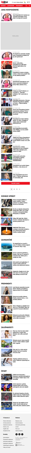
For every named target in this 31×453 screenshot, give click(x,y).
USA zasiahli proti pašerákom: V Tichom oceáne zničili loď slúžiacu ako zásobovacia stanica (21, 263)
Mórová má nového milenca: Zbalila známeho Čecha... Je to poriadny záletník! (20, 298)
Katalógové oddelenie (8, 443)
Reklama (17, 417)
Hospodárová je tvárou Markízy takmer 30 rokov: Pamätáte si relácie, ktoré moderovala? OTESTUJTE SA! (20, 121)
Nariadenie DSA (6, 430)
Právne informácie (7, 421)
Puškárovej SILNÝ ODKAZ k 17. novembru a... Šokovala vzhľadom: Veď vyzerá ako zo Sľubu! (21, 93)
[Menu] (29, 5)
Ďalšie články (15, 183)
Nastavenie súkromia (7, 425)
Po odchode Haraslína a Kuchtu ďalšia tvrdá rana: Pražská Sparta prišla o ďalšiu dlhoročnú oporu (21, 395)
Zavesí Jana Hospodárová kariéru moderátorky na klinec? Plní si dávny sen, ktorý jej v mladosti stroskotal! (21, 112)
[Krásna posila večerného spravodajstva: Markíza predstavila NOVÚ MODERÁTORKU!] (6, 158)
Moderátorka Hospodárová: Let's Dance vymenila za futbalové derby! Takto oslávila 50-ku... (21, 83)
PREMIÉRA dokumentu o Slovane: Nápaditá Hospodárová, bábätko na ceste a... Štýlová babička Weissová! (21, 102)
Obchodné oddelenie (7, 441)
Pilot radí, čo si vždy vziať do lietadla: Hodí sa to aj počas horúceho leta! (20, 351)
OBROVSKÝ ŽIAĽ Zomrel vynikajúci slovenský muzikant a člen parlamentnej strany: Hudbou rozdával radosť (21, 230)
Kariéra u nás (6, 426)
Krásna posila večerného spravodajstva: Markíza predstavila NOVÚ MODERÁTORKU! (19, 158)
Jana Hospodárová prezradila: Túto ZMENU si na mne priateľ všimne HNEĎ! (20, 129)
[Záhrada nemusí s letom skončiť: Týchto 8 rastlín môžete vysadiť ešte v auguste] (6, 343)
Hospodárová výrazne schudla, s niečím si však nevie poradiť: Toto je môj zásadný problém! (21, 74)
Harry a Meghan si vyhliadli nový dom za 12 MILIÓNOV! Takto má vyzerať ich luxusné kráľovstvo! (21, 307)
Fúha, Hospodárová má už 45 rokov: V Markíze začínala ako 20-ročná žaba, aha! (20, 176)
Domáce (3, 5)
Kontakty (5, 434)
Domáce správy (8, 196)
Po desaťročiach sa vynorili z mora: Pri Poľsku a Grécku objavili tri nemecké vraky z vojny (21, 245)
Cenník (16, 426)
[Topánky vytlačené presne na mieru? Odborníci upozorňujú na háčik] (6, 362)
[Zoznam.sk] (18, 443)
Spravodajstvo (6, 437)
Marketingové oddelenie (8, 445)
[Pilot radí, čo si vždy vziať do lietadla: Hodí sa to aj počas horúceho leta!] (6, 353)
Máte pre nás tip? (6, 447)
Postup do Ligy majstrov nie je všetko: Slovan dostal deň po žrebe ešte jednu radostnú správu (21, 404)
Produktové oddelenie (8, 439)
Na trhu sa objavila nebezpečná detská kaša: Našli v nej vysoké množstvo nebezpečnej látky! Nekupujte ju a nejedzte (21, 211)
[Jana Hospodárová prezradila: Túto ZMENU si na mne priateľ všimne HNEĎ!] (6, 130)
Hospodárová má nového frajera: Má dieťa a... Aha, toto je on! (21, 166)
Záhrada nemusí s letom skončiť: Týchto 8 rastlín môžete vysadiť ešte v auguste (21, 341)
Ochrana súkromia (7, 423)
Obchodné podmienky (20, 425)
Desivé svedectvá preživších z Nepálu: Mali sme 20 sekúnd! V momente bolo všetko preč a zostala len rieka (21, 255)
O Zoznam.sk (6, 417)
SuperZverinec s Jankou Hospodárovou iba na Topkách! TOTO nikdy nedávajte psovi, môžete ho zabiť (20, 149)
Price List (17, 428)
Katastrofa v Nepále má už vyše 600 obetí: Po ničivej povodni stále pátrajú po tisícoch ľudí (21, 273)
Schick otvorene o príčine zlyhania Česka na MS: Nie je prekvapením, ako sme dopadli (20, 385)
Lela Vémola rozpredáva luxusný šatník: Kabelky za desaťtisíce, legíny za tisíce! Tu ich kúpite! (21, 288)
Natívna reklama (18, 430)
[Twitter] (22, 434)
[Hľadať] (26, 5)
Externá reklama (19, 423)
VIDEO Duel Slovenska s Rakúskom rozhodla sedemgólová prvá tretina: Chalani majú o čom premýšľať (21, 377)
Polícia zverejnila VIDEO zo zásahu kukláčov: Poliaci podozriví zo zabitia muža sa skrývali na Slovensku (20, 202)
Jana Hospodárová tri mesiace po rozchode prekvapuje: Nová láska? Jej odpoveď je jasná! (21, 16)
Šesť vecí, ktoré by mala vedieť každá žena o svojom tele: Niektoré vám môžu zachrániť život (20, 333)
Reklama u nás (18, 421)
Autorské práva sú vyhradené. (19, 439)
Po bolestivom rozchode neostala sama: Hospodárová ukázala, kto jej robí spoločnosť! (21, 55)
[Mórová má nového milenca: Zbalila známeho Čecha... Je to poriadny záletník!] (6, 300)
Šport (4, 371)
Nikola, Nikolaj (20, 2)
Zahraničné (10, 5)
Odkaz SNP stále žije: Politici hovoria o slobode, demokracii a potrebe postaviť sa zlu (21, 220)
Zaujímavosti (7, 327)
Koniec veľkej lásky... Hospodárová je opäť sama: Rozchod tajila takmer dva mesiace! (19, 65)
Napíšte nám (6, 428)
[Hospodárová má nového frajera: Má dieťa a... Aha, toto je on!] (6, 167)
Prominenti (19, 5)
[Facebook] (16, 434)
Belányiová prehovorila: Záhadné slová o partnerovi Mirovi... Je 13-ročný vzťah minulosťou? (21, 316)
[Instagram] (19, 434)
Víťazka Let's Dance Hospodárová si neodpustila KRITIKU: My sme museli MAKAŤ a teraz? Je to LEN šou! (21, 140)
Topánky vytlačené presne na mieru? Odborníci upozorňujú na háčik (21, 360)
